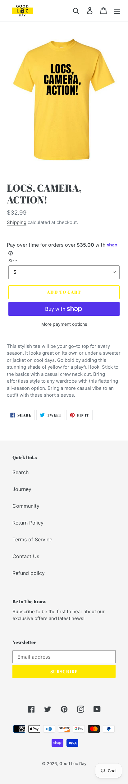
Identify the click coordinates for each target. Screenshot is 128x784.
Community (25, 506)
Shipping (16, 222)
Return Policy (27, 523)
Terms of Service (32, 539)
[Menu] (117, 10)
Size (12, 260)
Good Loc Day (72, 763)
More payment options (64, 324)
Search (20, 472)
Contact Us (25, 556)
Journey (21, 489)
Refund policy (28, 573)
